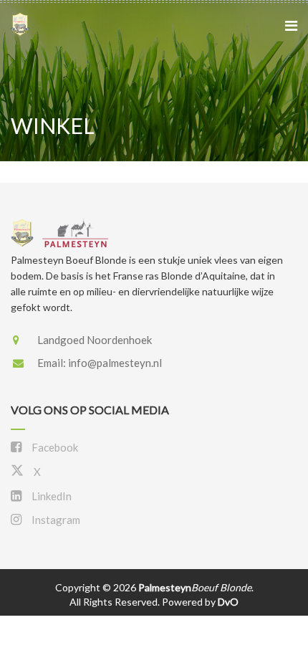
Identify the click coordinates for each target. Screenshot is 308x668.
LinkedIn (50, 496)
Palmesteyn (194, 587)
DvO (228, 602)
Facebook (53, 447)
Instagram (54, 519)
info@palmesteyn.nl (115, 362)
